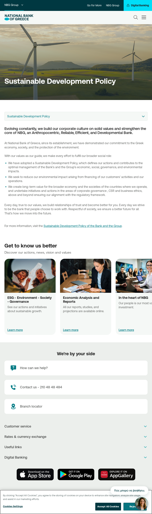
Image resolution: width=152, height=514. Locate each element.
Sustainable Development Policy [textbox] (28, 116)
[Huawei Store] (116, 474)
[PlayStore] (76, 474)
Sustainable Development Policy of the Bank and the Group (83, 226)
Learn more (15, 330)
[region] (76, 502)
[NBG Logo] (18, 17)
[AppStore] (35, 474)
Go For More (94, 5)
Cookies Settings (13, 506)
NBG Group (11, 4)
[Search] (136, 17)
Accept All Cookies (108, 506)
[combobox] (76, 116)
